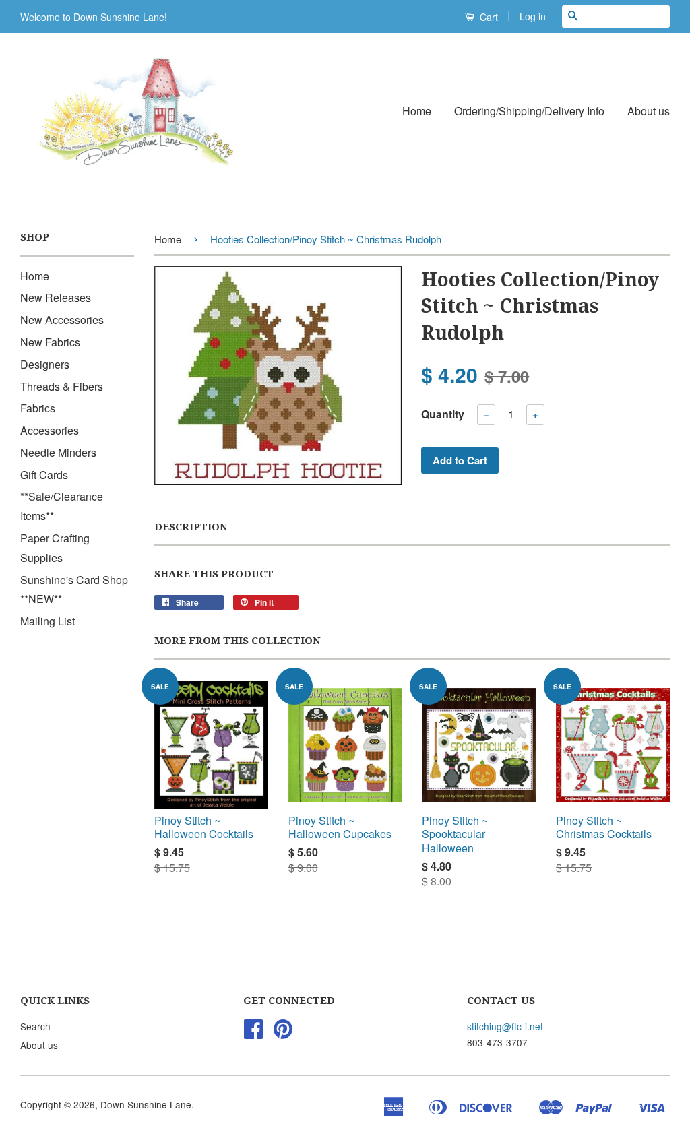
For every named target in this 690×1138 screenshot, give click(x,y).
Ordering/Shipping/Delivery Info (529, 111)
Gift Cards (44, 474)
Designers (44, 364)
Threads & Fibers (61, 386)
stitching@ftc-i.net (505, 1026)
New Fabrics (50, 342)
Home (416, 111)
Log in (533, 16)
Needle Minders (58, 452)
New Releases (55, 297)
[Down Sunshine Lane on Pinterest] (283, 1033)
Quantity (442, 414)
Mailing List (47, 621)
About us (648, 111)
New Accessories (62, 319)
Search (35, 1026)
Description (191, 527)
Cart (487, 17)
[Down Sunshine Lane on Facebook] (253, 1033)
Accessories (49, 430)
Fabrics (37, 408)
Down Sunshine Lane (145, 1104)
